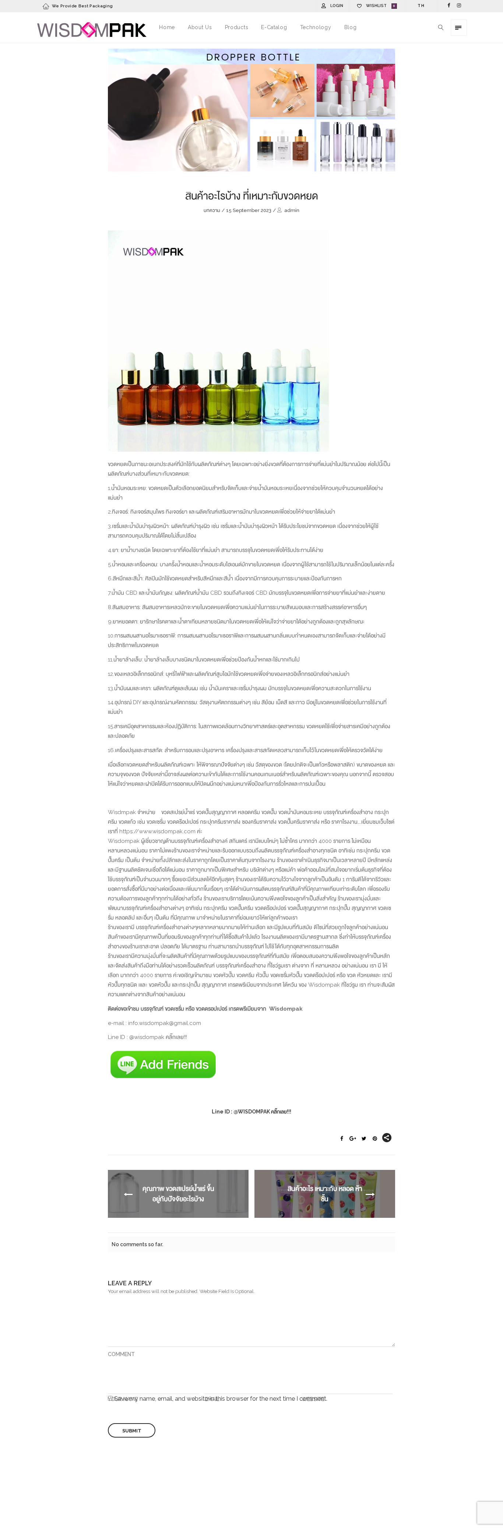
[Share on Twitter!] (363, 1139)
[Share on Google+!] (352, 1139)
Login (336, 5)
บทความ (212, 210)
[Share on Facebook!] (341, 1139)
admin (291, 210)
